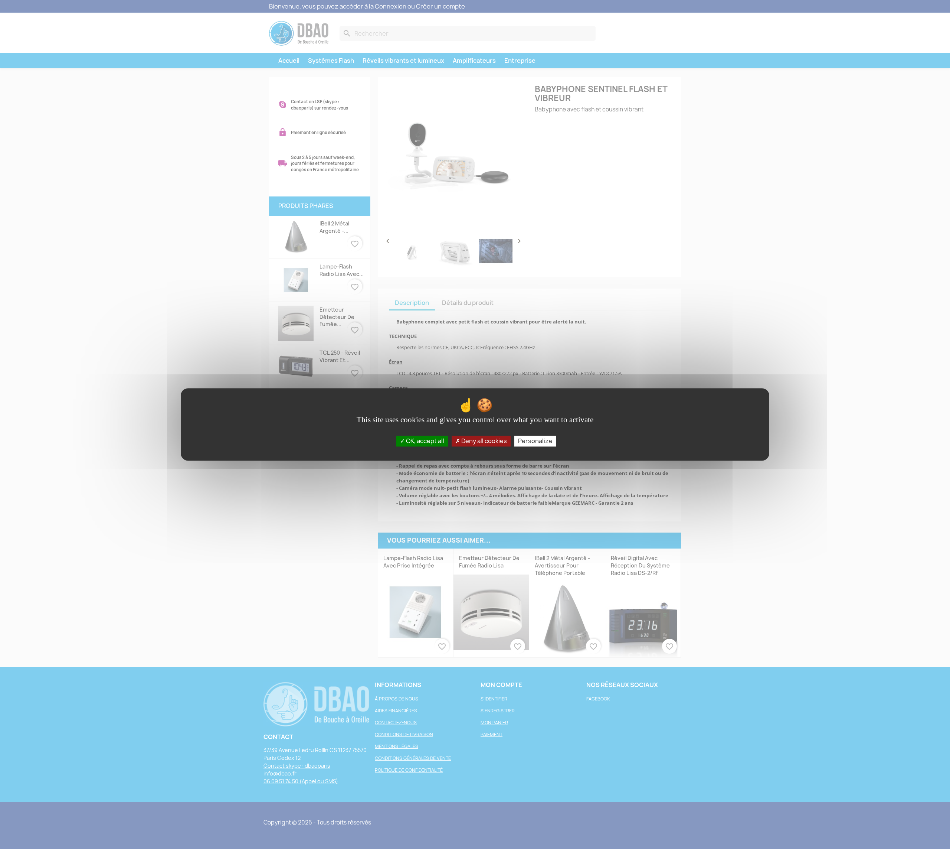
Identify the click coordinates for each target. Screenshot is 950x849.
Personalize (535, 441)
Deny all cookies (483, 441)
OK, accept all (424, 441)
